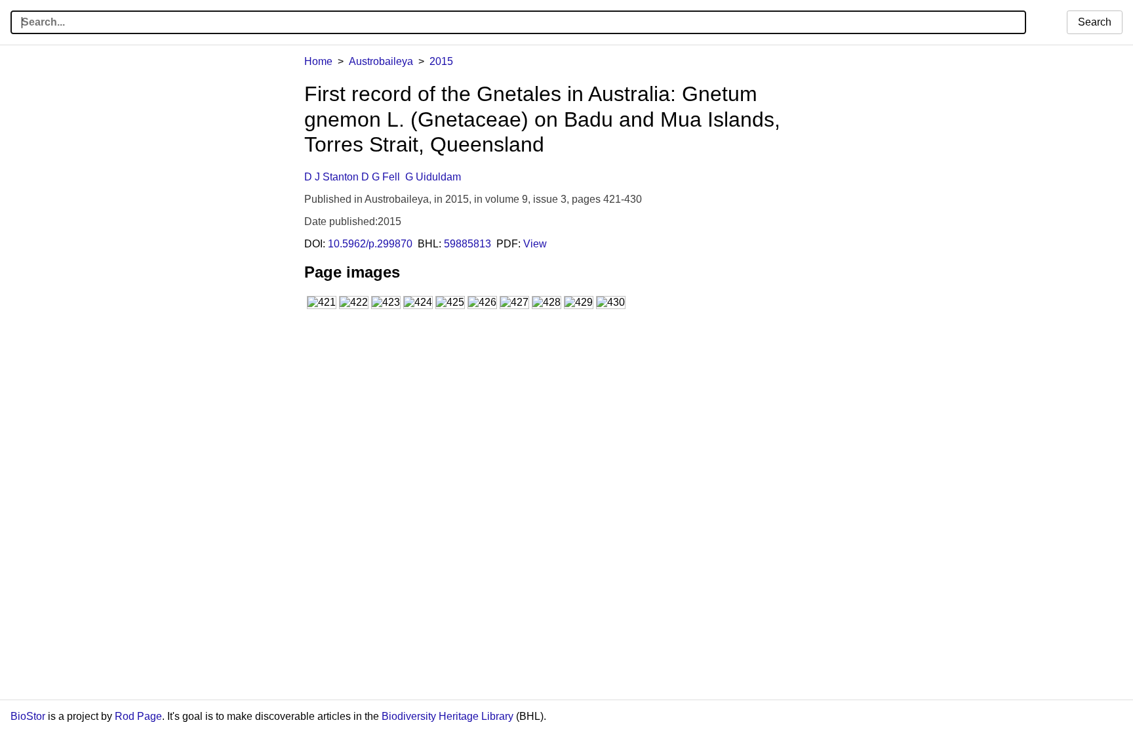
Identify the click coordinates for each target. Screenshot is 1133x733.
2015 (441, 61)
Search (1094, 22)
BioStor (27, 716)
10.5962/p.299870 (370, 243)
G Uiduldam (433, 176)
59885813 (467, 243)
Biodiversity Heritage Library (447, 716)
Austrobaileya (381, 61)
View (535, 243)
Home (318, 61)
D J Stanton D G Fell (352, 176)
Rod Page (138, 716)
